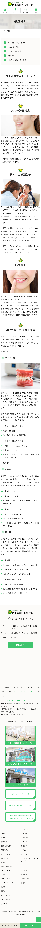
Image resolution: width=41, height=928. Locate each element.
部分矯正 (11, 56)
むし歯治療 (25, 829)
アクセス (4, 838)
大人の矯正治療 (14, 47)
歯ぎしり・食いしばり (8, 895)
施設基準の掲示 (6, 867)
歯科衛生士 (25, 879)
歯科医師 (24, 874)
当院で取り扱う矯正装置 (17, 60)
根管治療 (24, 833)
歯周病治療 (25, 838)
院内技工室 (4, 858)
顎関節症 (4, 891)
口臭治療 (24, 842)
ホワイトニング (6, 874)
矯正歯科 (24, 854)
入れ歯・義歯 (5, 879)
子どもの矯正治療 (14, 51)
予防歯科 (24, 846)
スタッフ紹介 (5, 854)
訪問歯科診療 (5, 899)
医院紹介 (20, 645)
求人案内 (24, 870)
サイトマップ (5, 904)
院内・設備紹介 (6, 846)
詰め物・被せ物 (6, 870)
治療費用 (4, 862)
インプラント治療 (7, 883)
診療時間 (4, 842)
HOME (3, 31)
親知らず (4, 887)
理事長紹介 (4, 850)
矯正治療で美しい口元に (17, 43)
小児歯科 (24, 850)
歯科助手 (24, 883)
